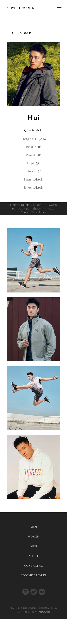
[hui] (33, 105)
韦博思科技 (44, 612)
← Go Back (21, 33)
